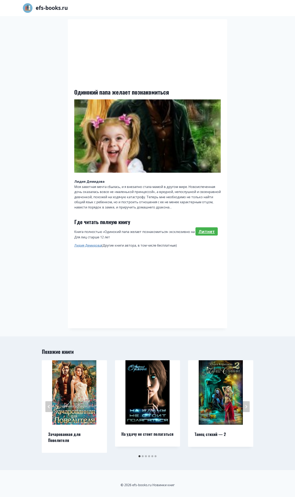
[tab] (139, 456)
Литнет (206, 231)
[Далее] (246, 406)
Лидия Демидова (88, 245)
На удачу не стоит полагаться (147, 434)
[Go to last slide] (49, 406)
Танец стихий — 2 (210, 434)
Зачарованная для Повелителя (64, 437)
